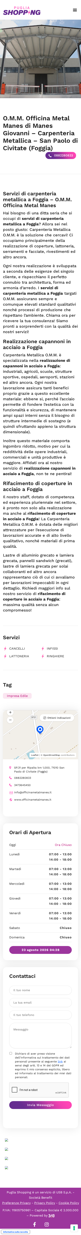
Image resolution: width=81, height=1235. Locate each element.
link (60, 1061)
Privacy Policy (44, 1203)
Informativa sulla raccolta (15, 1232)
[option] (40, 59)
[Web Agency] (51, 1215)
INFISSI (52, 648)
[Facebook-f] (34, 1224)
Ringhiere (55, 656)
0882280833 (63, 155)
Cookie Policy (69, 1203)
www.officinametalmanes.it (32, 799)
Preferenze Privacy (16, 1203)
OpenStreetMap (51, 755)
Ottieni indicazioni (59, 717)
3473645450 (22, 785)
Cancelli (17, 648)
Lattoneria (19, 656)
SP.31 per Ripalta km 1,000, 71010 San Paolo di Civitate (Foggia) (39, 769)
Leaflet (35, 755)
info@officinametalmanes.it (33, 792)
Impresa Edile (17, 696)
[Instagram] (46, 1224)
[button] (75, 10)
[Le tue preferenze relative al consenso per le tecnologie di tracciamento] (74, 1228)
